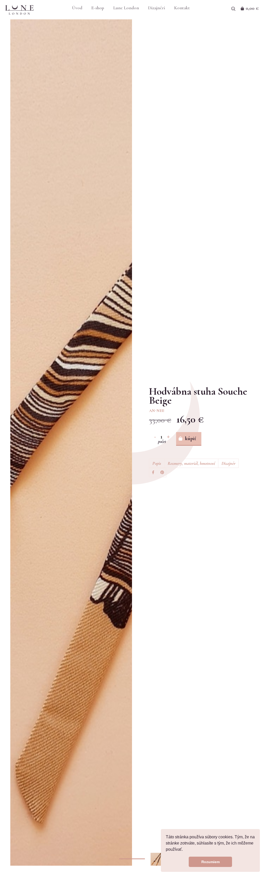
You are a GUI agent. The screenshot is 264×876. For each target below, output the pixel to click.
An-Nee (156, 410)
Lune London (126, 8)
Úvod (77, 8)
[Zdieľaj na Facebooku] (153, 472)
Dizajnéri (156, 8)
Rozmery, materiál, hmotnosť (191, 463)
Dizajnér (228, 463)
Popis (156, 463)
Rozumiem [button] (210, 862)
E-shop (97, 8)
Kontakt (182, 8)
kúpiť (190, 438)
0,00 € (252, 8)
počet (162, 441)
